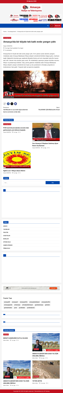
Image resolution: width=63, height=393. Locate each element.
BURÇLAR (6, 238)
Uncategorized (7, 37)
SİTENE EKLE (7, 242)
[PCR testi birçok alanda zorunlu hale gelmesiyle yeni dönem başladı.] (17, 124)
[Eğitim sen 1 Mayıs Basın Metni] (17, 159)
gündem (47, 304)
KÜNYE (5, 226)
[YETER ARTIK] (46, 369)
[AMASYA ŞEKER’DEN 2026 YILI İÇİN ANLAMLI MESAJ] (46, 342)
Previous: (15, 110)
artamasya (17, 304)
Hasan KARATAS (7, 46)
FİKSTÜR (5, 232)
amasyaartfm (23, 302)
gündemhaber (8, 307)
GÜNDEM (7, 166)
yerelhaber (22, 307)
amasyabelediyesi (34, 302)
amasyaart (15, 302)
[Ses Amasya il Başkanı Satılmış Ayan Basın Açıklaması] (46, 132)
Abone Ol (57, 25)
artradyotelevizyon (27, 304)
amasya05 (7, 302)
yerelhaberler (31, 307)
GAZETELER (6, 235)
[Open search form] (47, 25)
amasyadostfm (46, 302)
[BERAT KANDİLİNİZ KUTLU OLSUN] (17, 334)
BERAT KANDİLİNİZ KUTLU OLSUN (15, 338)
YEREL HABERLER (23, 166)
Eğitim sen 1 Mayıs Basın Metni (14, 171)
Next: (49, 108)
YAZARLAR (6, 229)
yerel (15, 307)
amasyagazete (8, 304)
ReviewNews (38, 391)
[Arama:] (24, 182)
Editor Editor (6, 340)
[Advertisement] (31, 204)
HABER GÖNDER (7, 245)
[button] (4, 103)
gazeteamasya (39, 304)
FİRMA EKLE (6, 248)
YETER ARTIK (37, 381)
